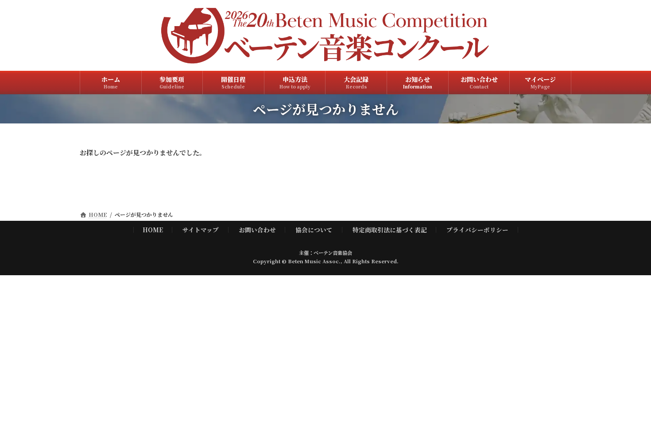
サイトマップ (200, 229)
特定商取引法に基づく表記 (390, 229)
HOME (153, 229)
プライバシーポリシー (477, 229)
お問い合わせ (257, 229)
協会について (314, 229)
